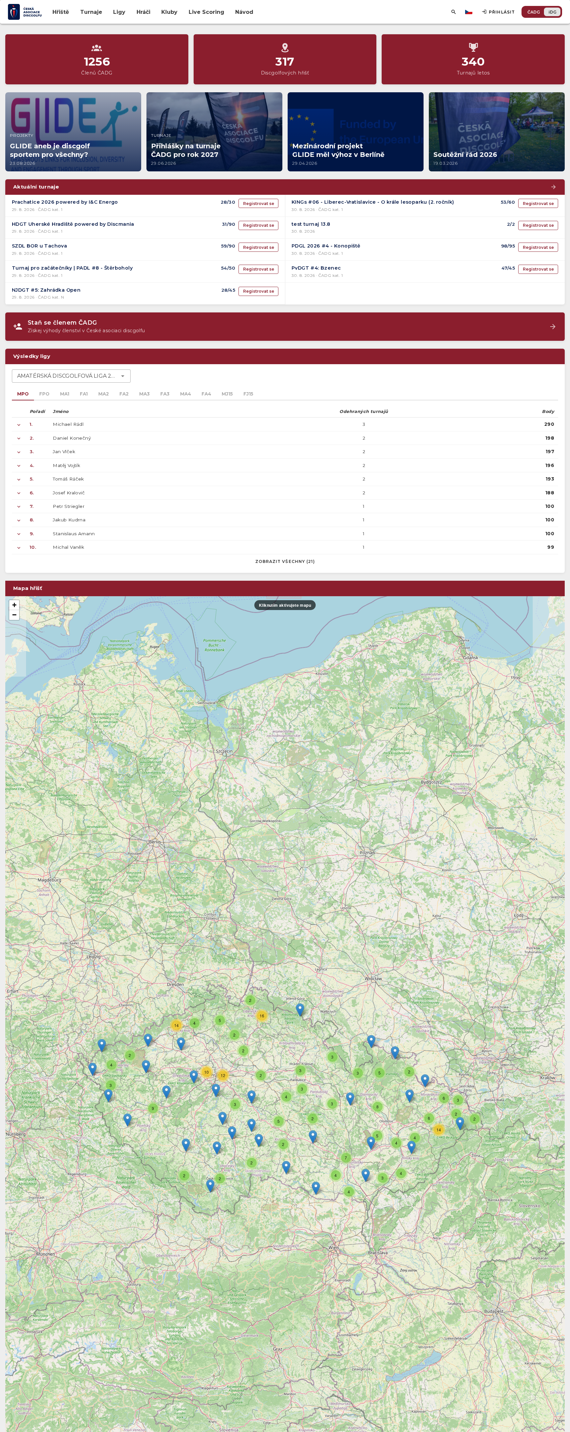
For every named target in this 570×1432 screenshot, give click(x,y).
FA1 (84, 393)
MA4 (185, 393)
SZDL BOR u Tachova (39, 246)
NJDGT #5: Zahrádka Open (46, 290)
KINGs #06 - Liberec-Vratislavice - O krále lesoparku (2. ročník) (373, 202)
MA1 (64, 393)
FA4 (206, 393)
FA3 (165, 393)
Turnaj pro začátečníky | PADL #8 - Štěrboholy (72, 268)
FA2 (124, 393)
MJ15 (227, 393)
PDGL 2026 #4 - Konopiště (326, 246)
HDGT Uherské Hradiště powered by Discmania (73, 224)
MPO (23, 393)
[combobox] (71, 376)
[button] (313, 1137)
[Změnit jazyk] (469, 11)
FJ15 (248, 393)
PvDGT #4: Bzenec (316, 268)
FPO (44, 393)
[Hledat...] (453, 11)
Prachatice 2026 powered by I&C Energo (65, 202)
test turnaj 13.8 (311, 224)
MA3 (144, 393)
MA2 (103, 393)
